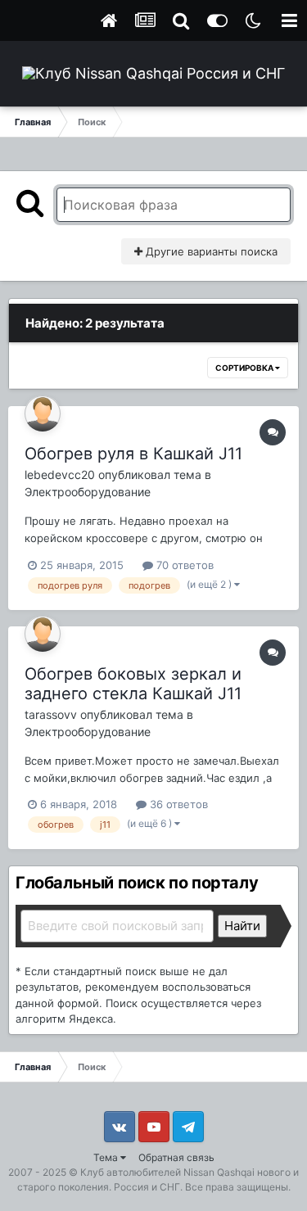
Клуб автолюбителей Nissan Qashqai (167, 1172)
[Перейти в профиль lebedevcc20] (43, 413)
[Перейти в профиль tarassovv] (43, 634)
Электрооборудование (88, 492)
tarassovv (51, 714)
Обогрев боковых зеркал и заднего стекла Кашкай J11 (133, 683)
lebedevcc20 (60, 474)
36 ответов (177, 804)
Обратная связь (176, 1157)
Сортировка (245, 368)
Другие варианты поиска (210, 251)
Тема (106, 1157)
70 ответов (183, 565)
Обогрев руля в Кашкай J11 (133, 453)
